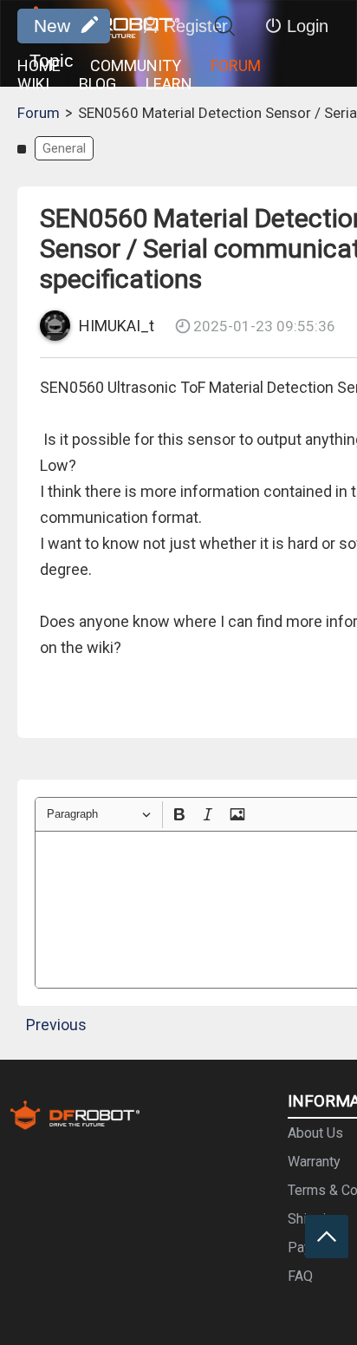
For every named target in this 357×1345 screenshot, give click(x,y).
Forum (38, 112)
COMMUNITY (135, 65)
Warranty (314, 1161)
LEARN (169, 84)
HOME (39, 65)
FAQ (300, 1276)
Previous (56, 1024)
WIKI (33, 84)
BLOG (97, 84)
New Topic (51, 29)
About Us (315, 1133)
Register (196, 26)
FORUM (236, 65)
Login (307, 26)
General (64, 148)
